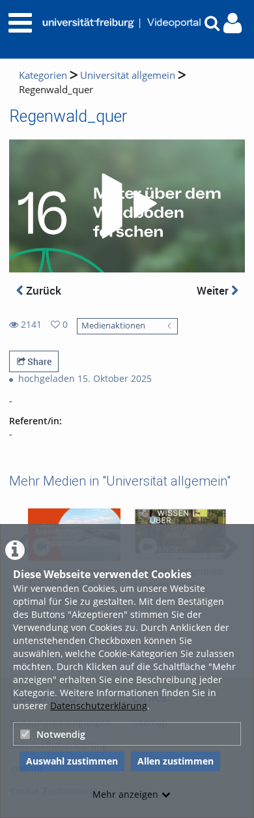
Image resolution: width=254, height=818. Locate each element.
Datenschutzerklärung (98, 705)
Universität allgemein (127, 75)
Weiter (214, 290)
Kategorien (43, 75)
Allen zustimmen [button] (175, 761)
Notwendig (60, 734)
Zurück (42, 290)
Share (38, 361)
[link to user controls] (232, 23)
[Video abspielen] (127, 206)
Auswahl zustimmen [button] (72, 761)
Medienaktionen (113, 325)
